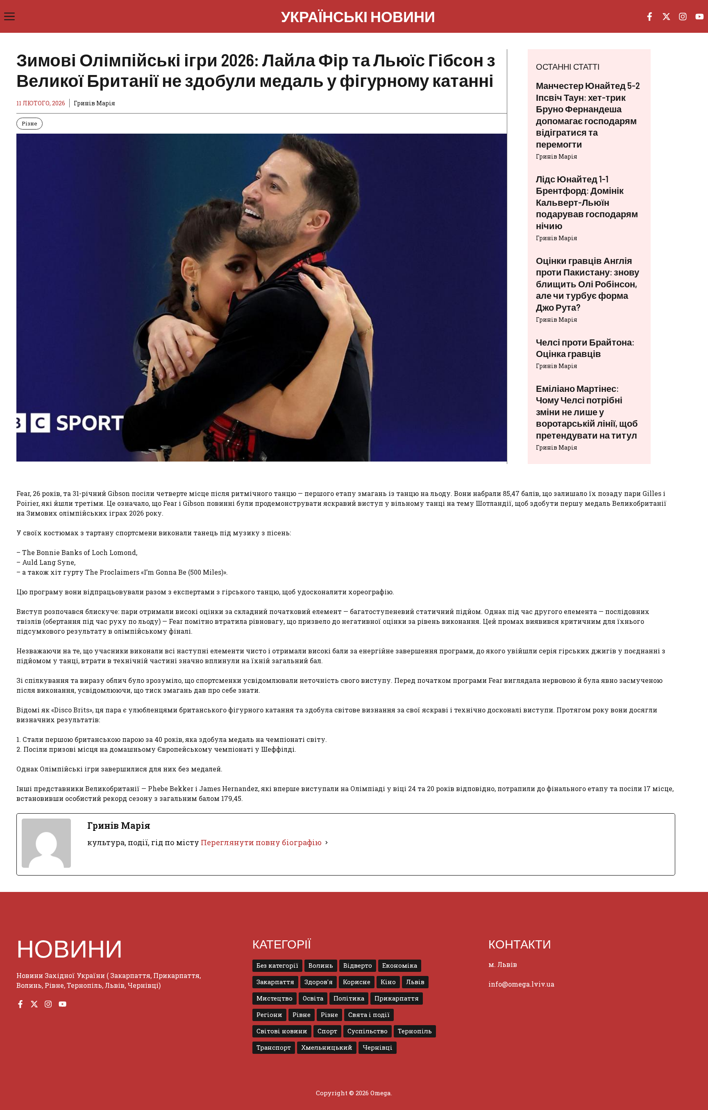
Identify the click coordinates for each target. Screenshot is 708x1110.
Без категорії (277, 965)
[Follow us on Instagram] (682, 17)
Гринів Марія (556, 156)
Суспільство (367, 1031)
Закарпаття (275, 982)
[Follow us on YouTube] (699, 17)
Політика (349, 998)
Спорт (327, 1031)
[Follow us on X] (666, 17)
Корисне (356, 982)
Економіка (399, 965)
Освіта (313, 998)
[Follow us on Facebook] (649, 17)
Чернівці (378, 1047)
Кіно (388, 982)
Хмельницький (326, 1047)
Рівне (302, 1015)
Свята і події (369, 1015)
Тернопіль (415, 1031)
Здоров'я (318, 982)
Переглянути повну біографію (261, 842)
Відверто (357, 965)
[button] (9, 16)
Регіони (269, 1015)
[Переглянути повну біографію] (326, 842)
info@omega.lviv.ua (521, 984)
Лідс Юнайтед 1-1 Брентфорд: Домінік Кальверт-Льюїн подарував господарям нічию (587, 202)
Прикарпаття (396, 998)
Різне (29, 123)
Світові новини (281, 1031)
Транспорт (273, 1047)
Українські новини (358, 16)
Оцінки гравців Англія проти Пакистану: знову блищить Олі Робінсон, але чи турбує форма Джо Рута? (587, 283)
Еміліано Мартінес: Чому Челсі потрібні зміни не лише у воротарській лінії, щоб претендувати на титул (587, 411)
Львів (415, 982)
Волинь (321, 965)
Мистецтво (274, 998)
